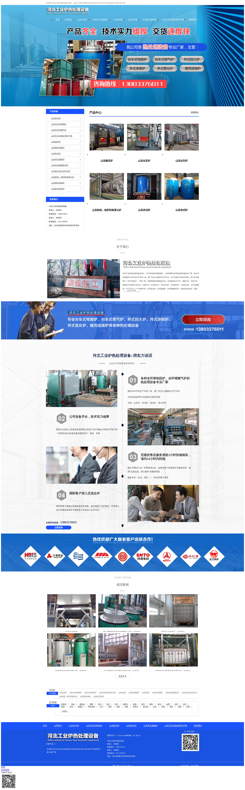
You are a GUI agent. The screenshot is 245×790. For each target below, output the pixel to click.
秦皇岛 (82, 704)
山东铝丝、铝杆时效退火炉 (62, 177)
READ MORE (131, 290)
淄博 (179, 707)
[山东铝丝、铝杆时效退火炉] (106, 186)
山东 (155, 707)
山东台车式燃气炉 (58, 130)
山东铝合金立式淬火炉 (60, 171)
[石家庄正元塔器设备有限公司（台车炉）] (173, 650)
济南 (163, 707)
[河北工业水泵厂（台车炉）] (173, 610)
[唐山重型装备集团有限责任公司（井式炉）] (122, 610)
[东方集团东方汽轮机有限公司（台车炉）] (122, 650)
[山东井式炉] (144, 186)
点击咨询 (5, 770)
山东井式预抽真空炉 (59, 165)
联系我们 (193, 20)
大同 (184, 704)
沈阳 (110, 707)
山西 (168, 704)
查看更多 (122, 676)
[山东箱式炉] (106, 137)
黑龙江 (135, 707)
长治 (71, 707)
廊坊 (151, 704)
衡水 (159, 704)
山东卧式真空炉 (58, 189)
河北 (99, 704)
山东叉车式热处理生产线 (173, 20)
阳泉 (63, 707)
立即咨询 (59, 527)
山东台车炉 (82, 20)
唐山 (73, 704)
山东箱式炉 (118, 20)
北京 (108, 704)
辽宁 (101, 707)
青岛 (171, 707)
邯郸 (91, 704)
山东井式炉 (133, 20)
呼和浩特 (91, 707)
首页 (58, 20)
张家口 (125, 704)
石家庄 (63, 704)
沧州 (143, 704)
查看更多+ (195, 112)
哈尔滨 (145, 707)
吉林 (118, 707)
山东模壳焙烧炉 (58, 183)
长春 (126, 707)
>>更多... (64, 711)
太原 (176, 704)
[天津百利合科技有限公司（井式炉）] (71, 650)
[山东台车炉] (144, 137)
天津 (116, 704)
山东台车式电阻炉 (100, 20)
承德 (134, 704)
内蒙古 (80, 707)
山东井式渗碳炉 (150, 20)
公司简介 (69, 20)
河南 (188, 707)
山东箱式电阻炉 (58, 148)
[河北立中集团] (71, 610)
